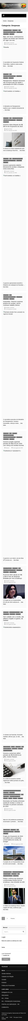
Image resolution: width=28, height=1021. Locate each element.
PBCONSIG (5, 995)
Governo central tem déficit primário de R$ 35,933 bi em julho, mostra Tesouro (12, 755)
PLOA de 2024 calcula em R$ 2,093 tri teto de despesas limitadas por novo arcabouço (12, 576)
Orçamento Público (8, 875)
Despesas (15, 30)
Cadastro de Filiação (7, 976)
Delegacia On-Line (7, 992)
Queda (10, 798)
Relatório (11, 78)
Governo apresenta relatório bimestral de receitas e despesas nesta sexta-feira (13, 166)
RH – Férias (5, 998)
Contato (4, 979)
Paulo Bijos (19, 32)
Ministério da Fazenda (17, 118)
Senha (3, 947)
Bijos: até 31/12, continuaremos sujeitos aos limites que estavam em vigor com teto (13, 38)
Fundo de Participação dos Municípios (12, 794)
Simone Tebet (13, 572)
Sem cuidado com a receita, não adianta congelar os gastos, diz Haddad (13, 618)
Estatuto (4, 982)
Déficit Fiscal (6, 829)
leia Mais (10, 66)
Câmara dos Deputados (18, 872)
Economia (12, 792)
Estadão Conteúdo (10, 42)
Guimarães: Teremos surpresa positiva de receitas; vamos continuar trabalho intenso (13, 303)
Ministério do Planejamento (9, 32)
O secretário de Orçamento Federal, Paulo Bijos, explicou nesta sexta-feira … (13, 64)
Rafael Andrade (9, 808)
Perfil (11, 1017)
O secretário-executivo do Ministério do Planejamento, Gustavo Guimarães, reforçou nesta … (13, 421)
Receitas (12, 34)
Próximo (13, 918)
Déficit (13, 746)
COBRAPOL (5, 1007)
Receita (15, 798)
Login (7, 1017)
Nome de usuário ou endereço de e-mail (12, 940)
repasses (20, 798)
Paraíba (5, 798)
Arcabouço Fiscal (7, 30)
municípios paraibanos (15, 796)
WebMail (4, 1018)
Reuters (7, 447)
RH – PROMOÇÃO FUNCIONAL (11, 1001)
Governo (14, 433)
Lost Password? (6, 953)
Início (3, 1017)
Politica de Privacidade (8, 985)
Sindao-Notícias (6, 973)
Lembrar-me (6, 955)
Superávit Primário (8, 750)
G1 (19, 30)
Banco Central (7, 746)
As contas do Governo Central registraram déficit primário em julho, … (13, 780)
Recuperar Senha (18, 1017)
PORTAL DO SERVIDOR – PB (10, 1004)
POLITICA (6, 34)
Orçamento (19, 120)
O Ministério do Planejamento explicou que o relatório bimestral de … (13, 108)
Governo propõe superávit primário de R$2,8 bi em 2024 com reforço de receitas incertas (13, 443)
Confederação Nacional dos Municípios (12, 790)
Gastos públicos (7, 748)
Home (5, 21)
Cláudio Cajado (7, 873)
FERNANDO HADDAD (14, 612)
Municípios (6, 796)
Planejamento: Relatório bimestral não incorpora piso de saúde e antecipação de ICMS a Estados (14, 82)
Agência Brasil (9, 129)
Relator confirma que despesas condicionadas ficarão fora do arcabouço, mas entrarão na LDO (14, 880)
